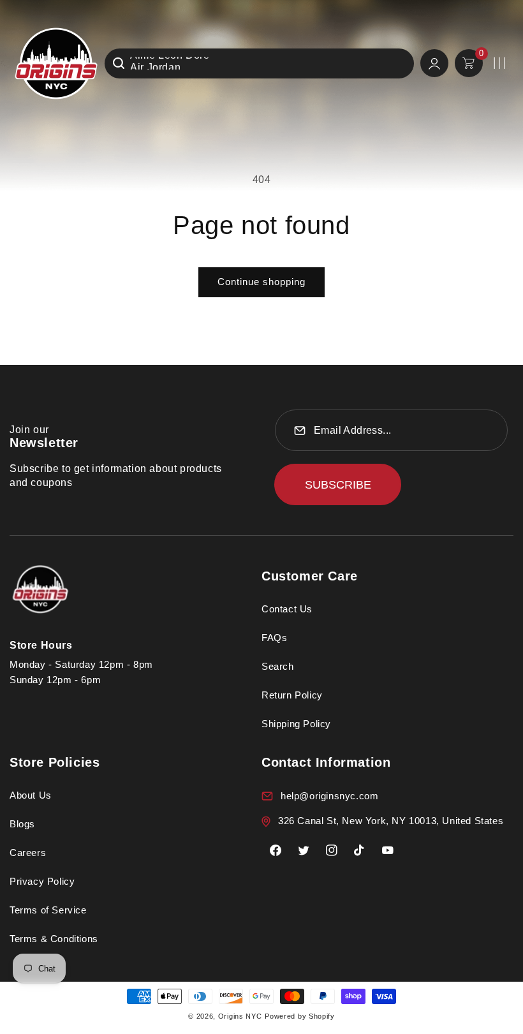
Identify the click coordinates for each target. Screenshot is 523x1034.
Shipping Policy (296, 723)
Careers (28, 852)
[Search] (119, 63)
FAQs (274, 637)
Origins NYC (240, 1016)
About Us (31, 795)
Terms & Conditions (54, 938)
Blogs (22, 823)
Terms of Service (48, 910)
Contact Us (287, 608)
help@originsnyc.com (329, 795)
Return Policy (292, 695)
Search (278, 666)
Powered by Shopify (300, 1016)
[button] (499, 63)
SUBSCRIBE (338, 484)
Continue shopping (261, 281)
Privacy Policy (42, 881)
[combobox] (259, 63)
